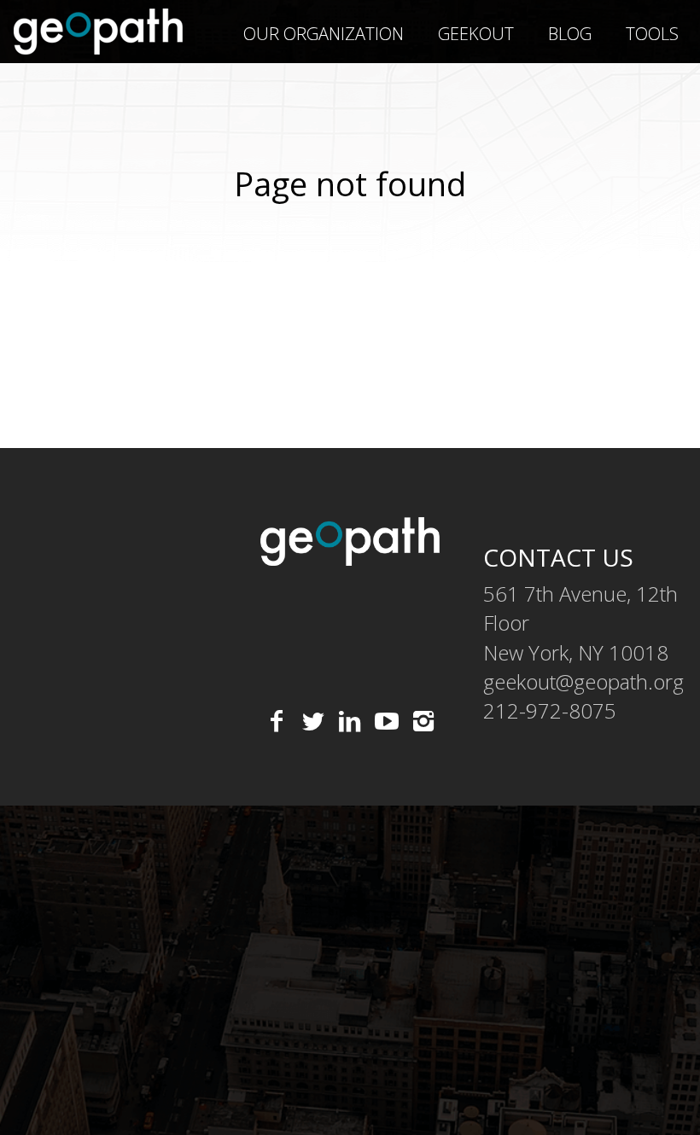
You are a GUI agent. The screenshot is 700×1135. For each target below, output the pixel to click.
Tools (652, 33)
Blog (570, 33)
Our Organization (323, 33)
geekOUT (476, 33)
